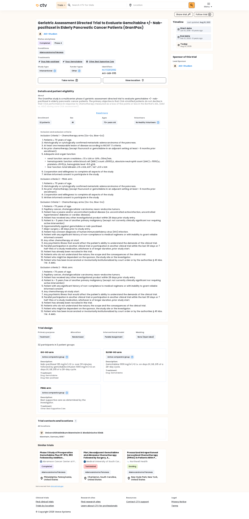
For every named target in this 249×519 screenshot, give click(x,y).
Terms (174, 505)
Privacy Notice (178, 501)
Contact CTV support (137, 501)
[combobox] (98, 5)
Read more (102, 113)
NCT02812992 (109, 70)
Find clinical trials (45, 501)
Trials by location (45, 505)
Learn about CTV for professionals (99, 505)
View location (132, 80)
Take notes (68, 80)
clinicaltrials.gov (57, 486)
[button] (51, 52)
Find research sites (91, 501)
